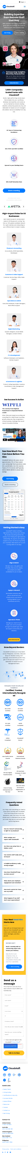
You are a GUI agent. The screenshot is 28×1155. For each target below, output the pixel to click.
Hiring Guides (7, 1092)
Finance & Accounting (14, 248)
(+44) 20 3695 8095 (7, 1133)
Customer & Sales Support (14, 274)
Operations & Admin (14, 301)
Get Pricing (7, 32)
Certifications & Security (10, 1095)
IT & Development (14, 355)
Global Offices (7, 1101)
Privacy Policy (15, 1042)
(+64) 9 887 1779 (7, 1137)
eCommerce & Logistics (14, 381)
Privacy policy (5, 1149)
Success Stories (7, 1098)
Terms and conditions (15, 1149)
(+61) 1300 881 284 (7, 1129)
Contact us (6, 1110)
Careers (5, 1107)
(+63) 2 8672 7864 (7, 1142)
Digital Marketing (14, 329)
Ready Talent (7, 1089)
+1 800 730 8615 (6, 1124)
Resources (6, 1104)
